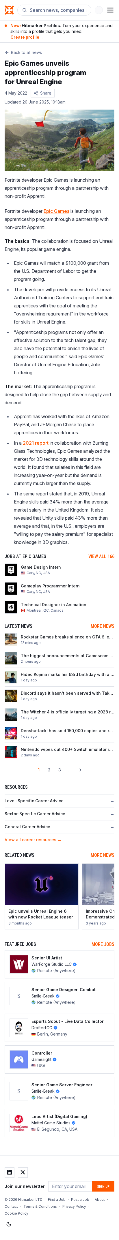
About (100, 1199)
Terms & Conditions (40, 1206)
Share (45, 93)
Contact (11, 1206)
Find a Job (57, 1199)
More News (102, 626)
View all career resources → (33, 839)
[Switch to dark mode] (9, 1224)
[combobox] (58, 10)
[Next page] (80, 770)
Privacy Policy (74, 1206)
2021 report (36, 443)
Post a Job (80, 1199)
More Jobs (103, 944)
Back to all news (26, 52)
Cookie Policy (16, 1213)
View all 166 (101, 556)
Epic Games (56, 211)
